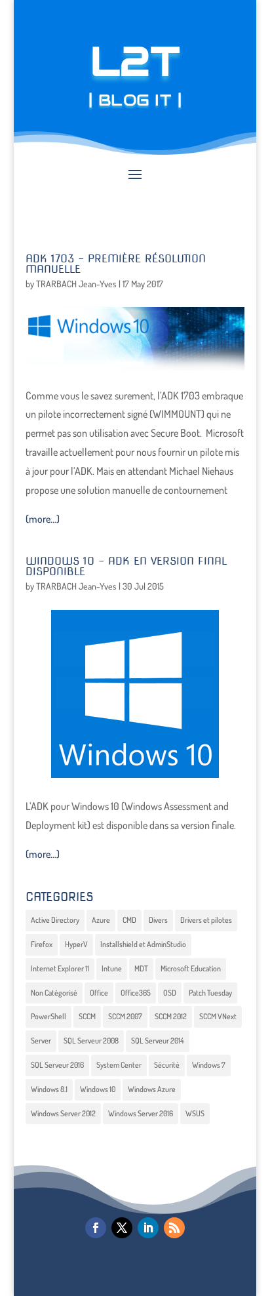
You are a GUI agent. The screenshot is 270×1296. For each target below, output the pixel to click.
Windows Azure (152, 1089)
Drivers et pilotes (206, 920)
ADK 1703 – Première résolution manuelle (116, 264)
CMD (129, 920)
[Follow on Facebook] (95, 1227)
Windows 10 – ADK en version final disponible (126, 566)
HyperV (76, 944)
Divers (158, 920)
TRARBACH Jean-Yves (76, 283)
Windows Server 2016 (140, 1113)
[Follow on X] (121, 1227)
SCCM (87, 1016)
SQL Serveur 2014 (157, 1040)
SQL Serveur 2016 (57, 1065)
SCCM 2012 (171, 1016)
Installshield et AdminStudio (143, 944)
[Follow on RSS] (174, 1227)
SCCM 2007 (125, 1016)
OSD (169, 993)
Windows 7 (208, 1065)
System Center (119, 1065)
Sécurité (167, 1065)
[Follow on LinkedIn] (148, 1227)
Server (41, 1040)
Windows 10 (97, 1089)
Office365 (136, 993)
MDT (141, 968)
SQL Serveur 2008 (91, 1040)
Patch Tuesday (210, 993)
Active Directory (55, 920)
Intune (112, 968)
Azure (101, 920)
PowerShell (48, 1016)
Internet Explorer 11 (60, 968)
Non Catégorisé (54, 993)
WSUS (194, 1113)
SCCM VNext (218, 1016)
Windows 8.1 (49, 1089)
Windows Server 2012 (63, 1113)
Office (99, 993)
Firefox (41, 944)
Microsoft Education (191, 968)
